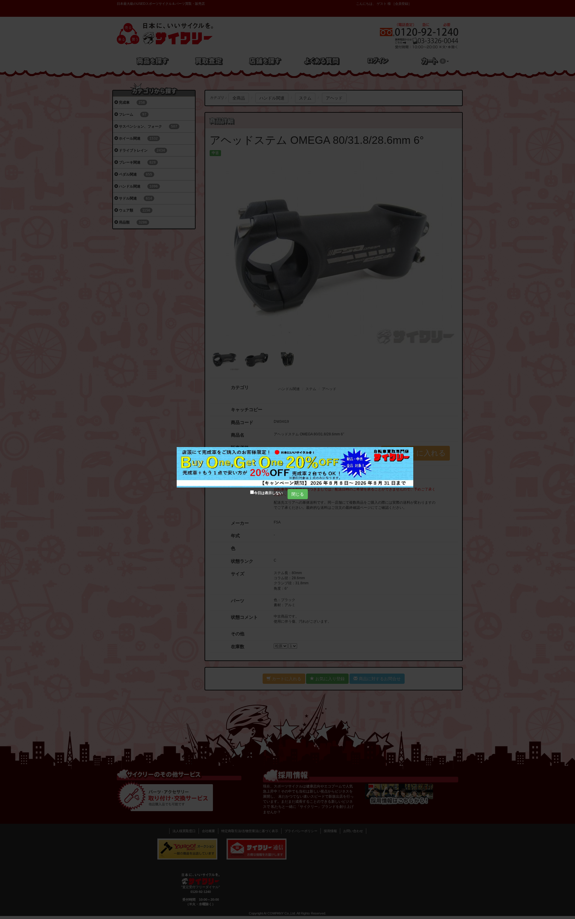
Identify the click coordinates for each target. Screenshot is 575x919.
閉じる (297, 494)
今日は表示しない (268, 493)
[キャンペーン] (295, 467)
